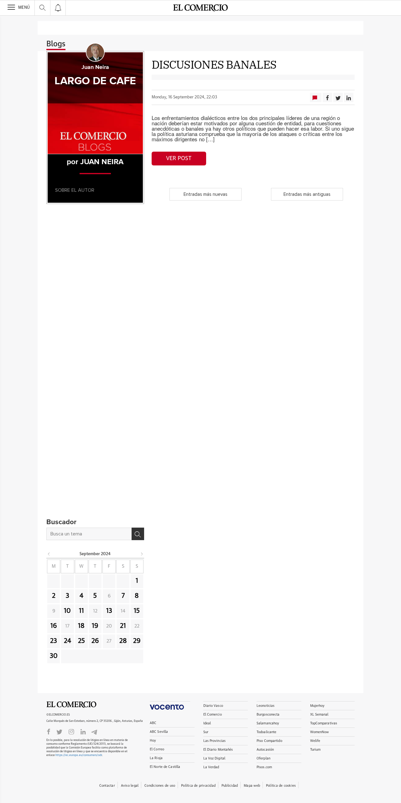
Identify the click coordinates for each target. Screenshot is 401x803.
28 (123, 641)
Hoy (153, 740)
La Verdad (211, 767)
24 (67, 641)
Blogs (55, 44)
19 (95, 626)
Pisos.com (264, 767)
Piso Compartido (269, 741)
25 (81, 641)
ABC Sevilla (159, 731)
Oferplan (263, 758)
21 (123, 626)
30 (54, 656)
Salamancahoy (268, 723)
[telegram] (94, 731)
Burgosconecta (268, 714)
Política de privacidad (198, 785)
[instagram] (71, 731)
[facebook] (48, 731)
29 (137, 641)
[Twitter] (59, 731)
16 (53, 626)
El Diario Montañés (218, 749)
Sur (205, 732)
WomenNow (319, 732)
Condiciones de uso (159, 785)
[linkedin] (83, 731)
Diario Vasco (213, 705)
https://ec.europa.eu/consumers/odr (78, 755)
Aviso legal (129, 785)
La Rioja (156, 758)
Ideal (207, 723)
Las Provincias (214, 741)
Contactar (107, 785)
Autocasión (265, 749)
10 (67, 611)
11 (81, 611)
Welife (315, 741)
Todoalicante (266, 732)
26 (95, 641)
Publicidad (229, 785)
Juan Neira (95, 67)
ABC (153, 723)
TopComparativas (323, 723)
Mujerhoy (317, 705)
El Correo (157, 749)
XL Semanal (319, 714)
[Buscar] (138, 534)
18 (81, 626)
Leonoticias (265, 705)
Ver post (178, 158)
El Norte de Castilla (165, 767)
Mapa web (252, 785)
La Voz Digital (214, 758)
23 (53, 641)
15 (137, 611)
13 (109, 611)
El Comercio (71, 704)
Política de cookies (281, 785)
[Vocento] (170, 705)
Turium (315, 749)
